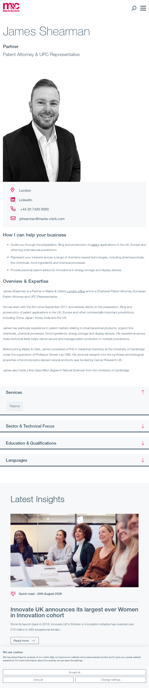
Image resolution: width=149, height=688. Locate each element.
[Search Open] (133, 8)
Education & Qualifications (31, 443)
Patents (15, 406)
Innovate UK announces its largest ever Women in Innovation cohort (74, 612)
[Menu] (142, 8)
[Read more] (74, 550)
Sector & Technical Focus (30, 425)
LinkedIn (25, 200)
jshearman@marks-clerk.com (42, 218)
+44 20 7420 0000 (34, 209)
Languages (16, 460)
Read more (21, 640)
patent (95, 244)
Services (14, 392)
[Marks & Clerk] (11, 10)
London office (76, 291)
